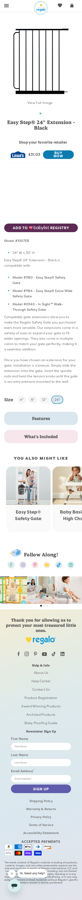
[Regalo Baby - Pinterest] (34, 564)
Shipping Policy (41, 801)
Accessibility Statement (41, 833)
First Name (19, 739)
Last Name (19, 755)
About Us (41, 673)
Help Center (41, 681)
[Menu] (6, 6)
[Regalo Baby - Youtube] (46, 564)
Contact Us (41, 689)
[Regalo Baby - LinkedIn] (62, 655)
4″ (21, 400)
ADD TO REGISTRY (41, 228)
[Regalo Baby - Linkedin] (70, 564)
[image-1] (41, 113)
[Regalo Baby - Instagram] (23, 564)
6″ (32, 400)
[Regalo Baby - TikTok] (54, 655)
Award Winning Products (41, 706)
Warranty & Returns (41, 809)
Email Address (22, 771)
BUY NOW (58, 155)
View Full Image (40, 103)
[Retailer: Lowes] (18, 155)
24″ (57, 400)
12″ (44, 400)
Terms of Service (41, 825)
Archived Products (40, 715)
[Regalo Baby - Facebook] (11, 564)
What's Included (41, 436)
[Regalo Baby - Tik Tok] (58, 564)
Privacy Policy (41, 817)
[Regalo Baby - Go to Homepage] (41, 8)
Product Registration (40, 698)
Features (41, 418)
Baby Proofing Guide (41, 723)
